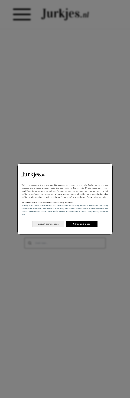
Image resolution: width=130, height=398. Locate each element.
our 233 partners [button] (57, 185)
